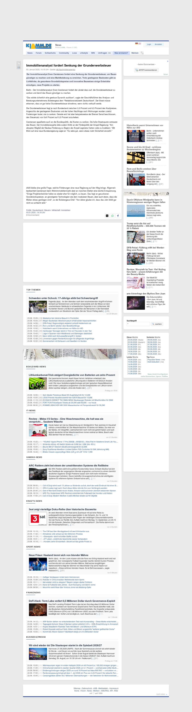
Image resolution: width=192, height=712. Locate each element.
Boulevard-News (36, 366)
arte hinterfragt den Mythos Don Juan (146, 293)
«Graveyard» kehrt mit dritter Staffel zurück (60, 536)
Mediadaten (103, 688)
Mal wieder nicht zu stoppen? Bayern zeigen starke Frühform (67, 582)
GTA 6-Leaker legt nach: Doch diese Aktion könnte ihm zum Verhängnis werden (75, 488)
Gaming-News (34, 457)
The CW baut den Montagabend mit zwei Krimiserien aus (66, 531)
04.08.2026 (152, 351)
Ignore (158, 376)
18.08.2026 (132, 351)
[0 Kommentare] (32, 215)
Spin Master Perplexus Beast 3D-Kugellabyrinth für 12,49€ (66, 395)
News (30, 53)
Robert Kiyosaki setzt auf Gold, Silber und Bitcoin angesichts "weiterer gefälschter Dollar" (79, 629)
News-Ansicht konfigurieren (158, 374)
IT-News (31, 410)
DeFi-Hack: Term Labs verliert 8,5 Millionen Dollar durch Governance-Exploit (72, 601)
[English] (139, 43)
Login (149, 44)
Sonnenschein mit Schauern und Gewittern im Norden (65, 341)
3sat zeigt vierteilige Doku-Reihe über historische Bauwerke (62, 509)
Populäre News (154, 359)
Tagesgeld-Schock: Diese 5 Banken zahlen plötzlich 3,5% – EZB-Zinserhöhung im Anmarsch (80, 624)
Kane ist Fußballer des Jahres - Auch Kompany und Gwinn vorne (69, 584)
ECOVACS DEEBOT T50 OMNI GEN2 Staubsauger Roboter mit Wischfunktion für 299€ (78, 400)
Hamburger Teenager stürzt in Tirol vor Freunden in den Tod (67, 331)
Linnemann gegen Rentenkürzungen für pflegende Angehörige (68, 338)
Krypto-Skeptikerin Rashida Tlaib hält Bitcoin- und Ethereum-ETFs (69, 626)
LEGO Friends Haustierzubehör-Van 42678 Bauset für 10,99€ (67, 397)
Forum (39, 53)
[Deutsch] (136, 43)
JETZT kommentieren (148, 70)
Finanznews (33, 592)
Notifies (165, 376)
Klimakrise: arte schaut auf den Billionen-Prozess (63, 533)
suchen (158, 324)
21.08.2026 (132, 344)
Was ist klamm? (121, 53)
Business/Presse (36, 637)
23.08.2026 (132, 339)
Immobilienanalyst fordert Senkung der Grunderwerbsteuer (68, 65)
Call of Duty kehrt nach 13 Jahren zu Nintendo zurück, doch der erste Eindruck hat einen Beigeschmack (85, 485)
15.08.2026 (132, 361)
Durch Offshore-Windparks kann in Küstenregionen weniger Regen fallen (146, 201)
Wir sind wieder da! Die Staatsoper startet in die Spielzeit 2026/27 (65, 645)
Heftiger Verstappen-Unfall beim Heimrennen (61, 577)
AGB (95, 688)
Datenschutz (87, 688)
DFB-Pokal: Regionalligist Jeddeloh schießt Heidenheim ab (67, 323)
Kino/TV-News (34, 501)
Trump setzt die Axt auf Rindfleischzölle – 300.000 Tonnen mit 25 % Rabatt (146, 226)
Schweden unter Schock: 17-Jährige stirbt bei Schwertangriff (63, 298)
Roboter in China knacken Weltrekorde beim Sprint (63, 579)
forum (166, 74)
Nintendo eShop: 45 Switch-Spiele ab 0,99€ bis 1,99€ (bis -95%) (69, 444)
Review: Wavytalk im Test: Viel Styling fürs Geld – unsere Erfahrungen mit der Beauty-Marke (146, 272)
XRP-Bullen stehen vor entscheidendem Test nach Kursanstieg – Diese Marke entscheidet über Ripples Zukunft (88, 621)
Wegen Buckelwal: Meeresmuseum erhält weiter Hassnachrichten (69, 320)
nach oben (160, 694)
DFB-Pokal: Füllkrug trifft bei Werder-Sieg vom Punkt (146, 248)
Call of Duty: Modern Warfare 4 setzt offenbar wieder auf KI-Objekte (70, 495)
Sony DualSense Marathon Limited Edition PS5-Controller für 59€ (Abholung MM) (76, 449)
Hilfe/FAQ (105, 690)
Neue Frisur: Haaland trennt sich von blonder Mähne (58, 555)
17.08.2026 (132, 353)
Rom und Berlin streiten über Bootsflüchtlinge (61, 325)
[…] (104, 311)
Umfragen (104, 53)
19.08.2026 (132, 349)
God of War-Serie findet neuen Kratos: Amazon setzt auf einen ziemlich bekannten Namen (79, 490)
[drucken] (18, 67)
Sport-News (33, 547)
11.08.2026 (132, 371)
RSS (116, 690)
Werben (134, 53)
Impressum (114, 688)
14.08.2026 (132, 364)
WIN (93, 53)
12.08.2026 (132, 368)
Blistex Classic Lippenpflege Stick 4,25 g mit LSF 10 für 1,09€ (68, 451)
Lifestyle (84, 53)
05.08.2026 (152, 349)
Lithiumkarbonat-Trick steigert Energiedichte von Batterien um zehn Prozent (72, 375)
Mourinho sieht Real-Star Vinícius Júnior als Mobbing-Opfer (67, 587)
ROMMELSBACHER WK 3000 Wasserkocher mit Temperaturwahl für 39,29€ (74, 405)
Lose (74, 53)
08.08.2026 (152, 342)
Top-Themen (33, 290)
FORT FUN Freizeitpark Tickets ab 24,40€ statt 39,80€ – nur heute (69, 402)
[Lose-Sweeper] (142, 54)
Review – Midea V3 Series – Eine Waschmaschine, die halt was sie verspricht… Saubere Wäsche (66, 420)
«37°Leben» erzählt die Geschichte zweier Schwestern (65, 539)
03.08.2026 (152, 353)
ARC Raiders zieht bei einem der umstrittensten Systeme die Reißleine (68, 465)
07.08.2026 (152, 344)
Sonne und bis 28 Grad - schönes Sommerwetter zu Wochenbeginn (144, 148)
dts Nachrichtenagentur (65, 69)
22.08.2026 (132, 342)
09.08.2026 (152, 339)
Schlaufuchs (50, 53)
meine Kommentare (148, 376)
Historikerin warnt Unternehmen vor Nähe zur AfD (63, 328)
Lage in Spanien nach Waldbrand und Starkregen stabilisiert (67, 333)
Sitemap (77, 688)
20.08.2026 (132, 346)
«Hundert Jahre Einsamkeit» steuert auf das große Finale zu (67, 541)
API (111, 690)
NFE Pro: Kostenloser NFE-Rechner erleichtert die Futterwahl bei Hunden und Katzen (77, 493)
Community (64, 53)
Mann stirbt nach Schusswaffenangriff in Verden (62, 336)
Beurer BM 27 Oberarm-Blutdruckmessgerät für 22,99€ (65, 446)
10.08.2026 (132, 373)
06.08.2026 (152, 346)
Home (76, 690)
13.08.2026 (132, 366)
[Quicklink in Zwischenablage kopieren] (18, 63)
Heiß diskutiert (153, 361)
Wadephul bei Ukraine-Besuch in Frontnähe (61, 318)
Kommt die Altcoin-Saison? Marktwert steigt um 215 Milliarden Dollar (71, 631)
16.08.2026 (132, 359)
